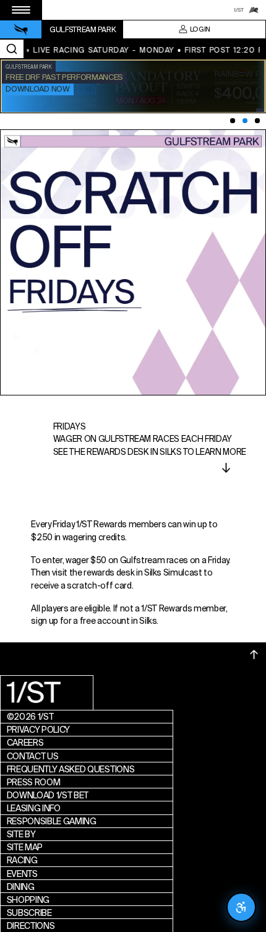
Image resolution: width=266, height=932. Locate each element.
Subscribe (29, 913)
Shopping (28, 900)
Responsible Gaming (52, 821)
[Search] (12, 49)
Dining (21, 887)
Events (22, 874)
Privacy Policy (39, 730)
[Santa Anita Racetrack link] (253, 9)
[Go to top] (254, 655)
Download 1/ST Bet (48, 795)
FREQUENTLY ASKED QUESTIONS (71, 769)
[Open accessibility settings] (241, 907)
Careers (25, 743)
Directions (31, 926)
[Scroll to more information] (226, 468)
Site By (21, 834)
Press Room (34, 782)
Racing (22, 860)
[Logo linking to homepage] (21, 30)
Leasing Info (34, 808)
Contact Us (33, 756)
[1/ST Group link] (238, 9)
